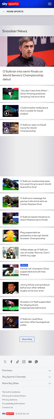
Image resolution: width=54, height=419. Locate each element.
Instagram (24, 362)
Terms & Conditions (11, 392)
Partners (7, 370)
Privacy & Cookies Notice (14, 396)
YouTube (30, 362)
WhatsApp (36, 362)
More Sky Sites (10, 383)
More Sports (15, 11)
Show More (27, 339)
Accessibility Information (13, 404)
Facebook (11, 362)
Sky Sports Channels (14, 377)
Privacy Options (9, 400)
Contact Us (7, 407)
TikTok (17, 362)
